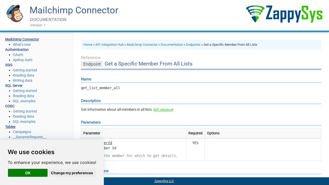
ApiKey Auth (22, 60)
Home (88, 45)
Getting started (25, 70)
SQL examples (24, 101)
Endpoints (193, 45)
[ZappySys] (284, 14)
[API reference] (163, 110)
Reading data (23, 75)
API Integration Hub (109, 45)
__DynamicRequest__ (29, 137)
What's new (22, 44)
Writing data (22, 80)
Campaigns (22, 132)
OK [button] (28, 173)
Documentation (172, 45)
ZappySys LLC (164, 181)
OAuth (18, 55)
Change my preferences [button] (72, 173)
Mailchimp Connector (74, 10)
